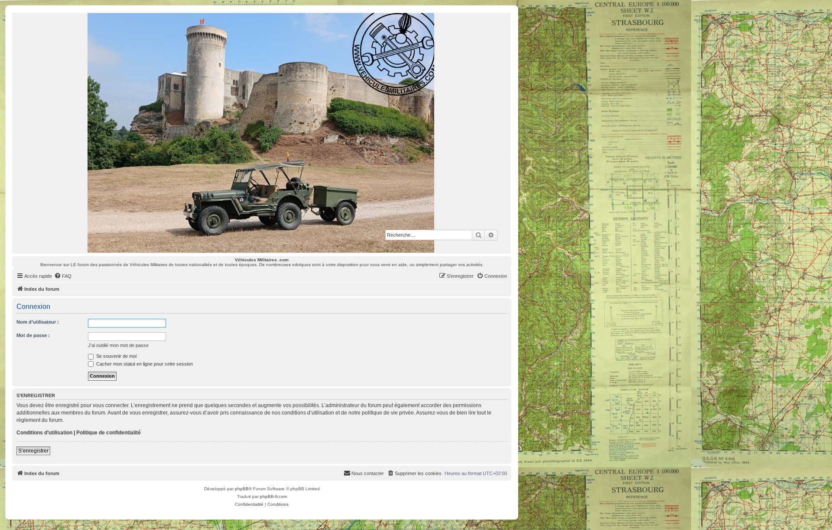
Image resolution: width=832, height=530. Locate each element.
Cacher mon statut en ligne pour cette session (144, 363)
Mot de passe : (33, 335)
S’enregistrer (33, 451)
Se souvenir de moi (115, 356)
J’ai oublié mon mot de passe (118, 345)
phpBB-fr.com (273, 496)
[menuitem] (63, 276)
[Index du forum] (261, 133)
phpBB (242, 488)
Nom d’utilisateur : (37, 321)
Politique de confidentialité (108, 433)
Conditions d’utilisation (44, 433)
